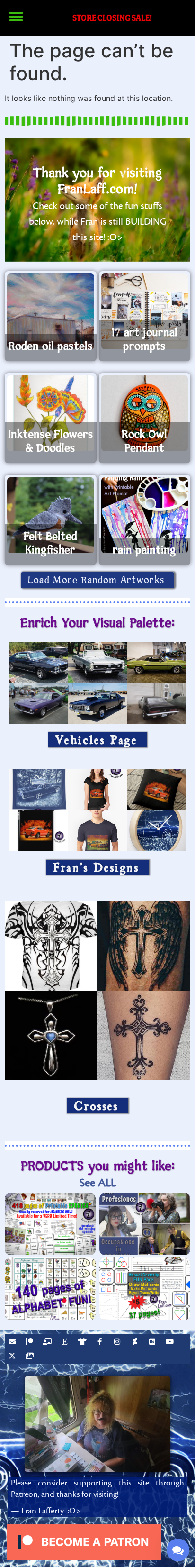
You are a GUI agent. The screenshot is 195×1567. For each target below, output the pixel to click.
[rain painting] (145, 515)
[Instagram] (118, 1343)
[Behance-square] (153, 1343)
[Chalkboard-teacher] (48, 1343)
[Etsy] (66, 1343)
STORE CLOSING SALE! (112, 17)
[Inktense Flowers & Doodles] (51, 413)
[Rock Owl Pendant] (145, 413)
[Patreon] (31, 1343)
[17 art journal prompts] (145, 311)
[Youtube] (171, 1343)
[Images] (31, 1357)
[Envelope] (13, 1343)
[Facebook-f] (101, 1343)
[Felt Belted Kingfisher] (51, 515)
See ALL (98, 1182)
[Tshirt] (83, 1343)
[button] (16, 16)
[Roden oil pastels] (51, 311)
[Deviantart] (136, 1343)
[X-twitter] (13, 1357)
